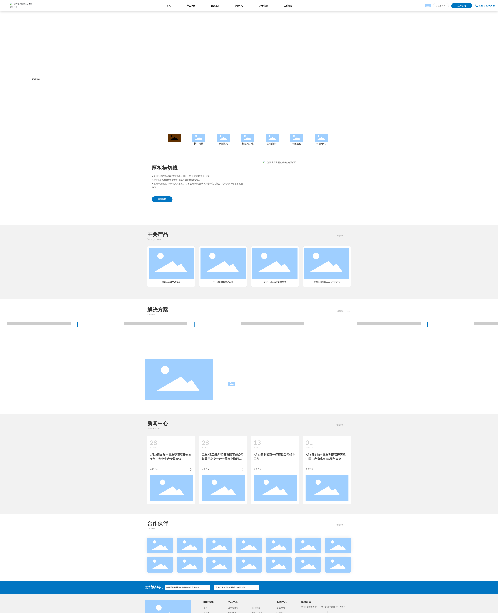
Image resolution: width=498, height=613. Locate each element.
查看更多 (340, 236)
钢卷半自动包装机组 (326, 282)
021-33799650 (487, 5)
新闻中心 (281, 602)
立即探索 (36, 79)
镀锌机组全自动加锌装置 (223, 282)
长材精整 (256, 608)
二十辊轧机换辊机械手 (171, 282)
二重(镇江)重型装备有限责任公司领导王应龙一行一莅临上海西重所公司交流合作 (223, 459)
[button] (40, 116)
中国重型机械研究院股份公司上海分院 (182, 587)
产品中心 (233, 602)
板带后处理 (233, 608)
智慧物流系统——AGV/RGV (275, 282)
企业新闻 (280, 608)
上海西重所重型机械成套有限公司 (230, 587)
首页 (205, 608)
